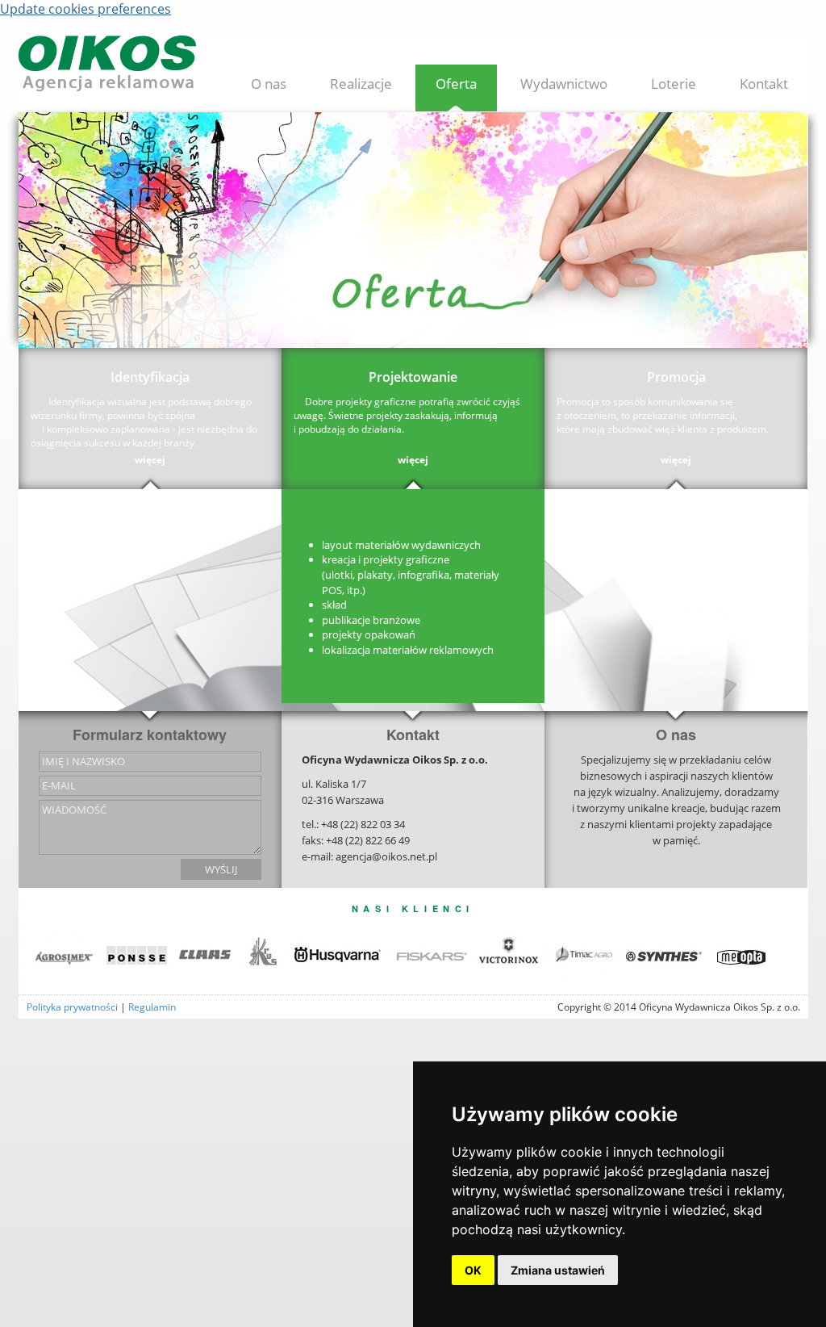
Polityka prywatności (72, 1007)
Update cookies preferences (85, 9)
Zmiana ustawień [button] (558, 1270)
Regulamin (152, 1007)
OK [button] (473, 1270)
